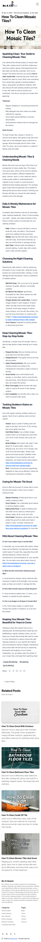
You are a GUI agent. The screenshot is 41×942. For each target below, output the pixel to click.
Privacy (23, 916)
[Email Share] (24, 671)
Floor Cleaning (6, 916)
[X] (3, 934)
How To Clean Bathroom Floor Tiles (18, 772)
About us (24, 922)
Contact (23, 919)
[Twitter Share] (9, 671)
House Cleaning (6, 913)
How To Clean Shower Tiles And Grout (19, 858)
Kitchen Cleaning (7, 919)
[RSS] (15, 934)
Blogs (23, 910)
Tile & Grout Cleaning (21, 13)
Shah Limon (13, 938)
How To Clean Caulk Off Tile (14, 815)
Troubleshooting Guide (8, 924)
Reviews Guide (6, 910)
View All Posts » (7, 694)
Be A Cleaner (8, 881)
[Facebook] (11, 934)
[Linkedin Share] (17, 671)
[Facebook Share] (13, 671)
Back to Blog (9, 682)
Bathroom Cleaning (7, 922)
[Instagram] (7, 934)
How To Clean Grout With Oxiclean (17, 726)
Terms (23, 913)
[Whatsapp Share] (20, 671)
